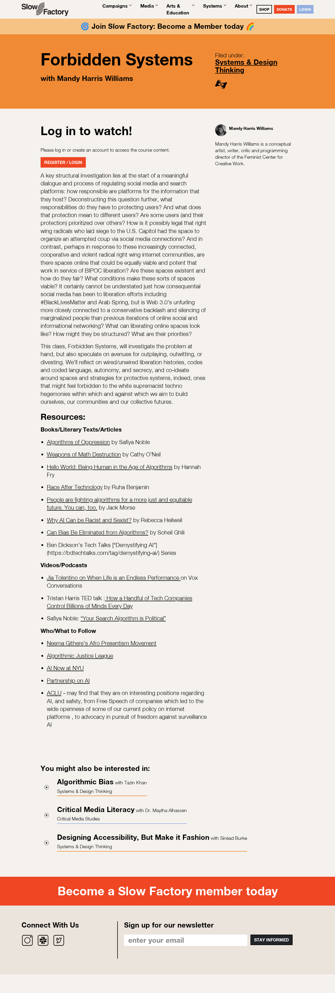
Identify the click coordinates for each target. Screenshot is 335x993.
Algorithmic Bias (85, 781)
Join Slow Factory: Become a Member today (168, 26)
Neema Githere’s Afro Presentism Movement (102, 643)
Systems (212, 6)
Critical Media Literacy (96, 809)
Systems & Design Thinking (246, 66)
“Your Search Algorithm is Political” (123, 618)
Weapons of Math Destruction (84, 454)
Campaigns (115, 6)
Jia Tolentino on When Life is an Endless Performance (114, 577)
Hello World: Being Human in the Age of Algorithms (109, 467)
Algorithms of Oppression (78, 442)
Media (147, 6)
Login (305, 9)
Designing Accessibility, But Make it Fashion (133, 837)
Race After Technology (75, 487)
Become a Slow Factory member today (168, 891)
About (241, 6)
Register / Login (63, 162)
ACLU (54, 692)
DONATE (284, 9)
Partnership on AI (68, 680)
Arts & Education (177, 9)
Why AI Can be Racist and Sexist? (89, 520)
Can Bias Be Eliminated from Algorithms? (97, 532)
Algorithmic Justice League (80, 655)
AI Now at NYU (65, 668)
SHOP (264, 9)
